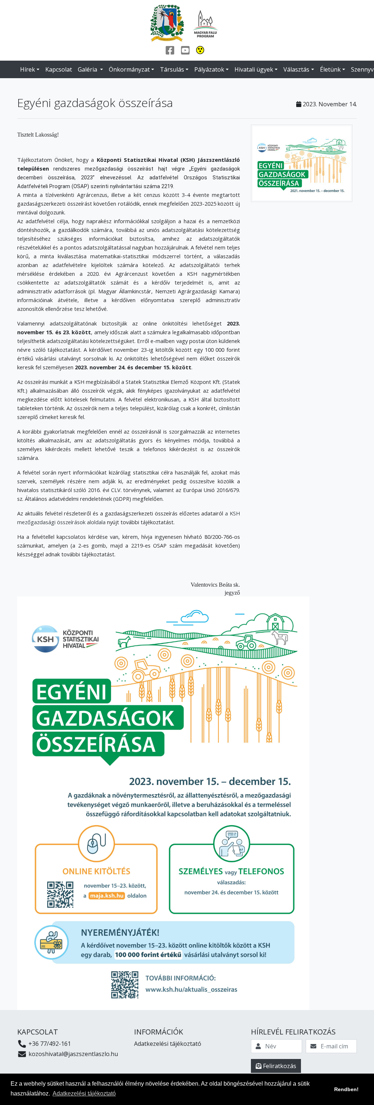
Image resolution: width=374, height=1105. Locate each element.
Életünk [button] (330, 69)
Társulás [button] (172, 69)
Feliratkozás (279, 1066)
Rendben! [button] (346, 1089)
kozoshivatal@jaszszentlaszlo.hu (72, 1054)
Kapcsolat (58, 69)
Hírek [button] (27, 69)
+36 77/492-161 (49, 1044)
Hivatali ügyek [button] (253, 69)
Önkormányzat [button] (129, 69)
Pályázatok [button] (209, 69)
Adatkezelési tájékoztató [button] (84, 1093)
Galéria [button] (88, 69)
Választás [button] (296, 69)
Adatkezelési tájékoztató (167, 1044)
